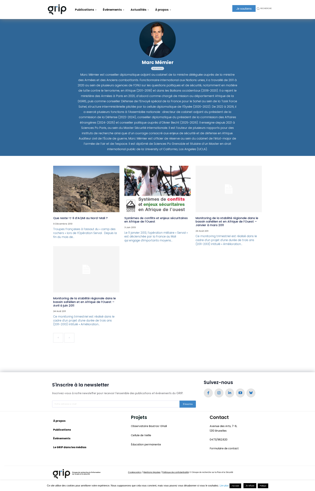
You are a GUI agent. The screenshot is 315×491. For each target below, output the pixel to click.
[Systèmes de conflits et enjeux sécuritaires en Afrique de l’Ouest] (157, 189)
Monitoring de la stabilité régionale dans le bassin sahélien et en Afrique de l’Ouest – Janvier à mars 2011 (227, 221)
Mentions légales (151, 472)
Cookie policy (134, 472)
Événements (61, 438)
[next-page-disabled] (69, 337)
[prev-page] (58, 337)
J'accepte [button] (235, 486)
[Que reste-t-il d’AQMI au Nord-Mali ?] (86, 189)
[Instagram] (218, 392)
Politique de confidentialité (175, 472)
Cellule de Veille (141, 435)
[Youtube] (240, 392)
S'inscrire (188, 404)
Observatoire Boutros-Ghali (149, 426)
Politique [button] (263, 486)
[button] (264, 8)
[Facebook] (208, 392)
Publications (62, 430)
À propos (59, 421)
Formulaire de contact (224, 448)
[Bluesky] (250, 392)
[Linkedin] (229, 392)
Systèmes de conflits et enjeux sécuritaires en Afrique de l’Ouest (156, 220)
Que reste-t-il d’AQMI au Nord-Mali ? (80, 218)
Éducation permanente (146, 444)
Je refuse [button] (249, 485)
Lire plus (224, 485)
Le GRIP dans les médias (69, 447)
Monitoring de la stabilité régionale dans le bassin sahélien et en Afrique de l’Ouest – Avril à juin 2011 (84, 301)
